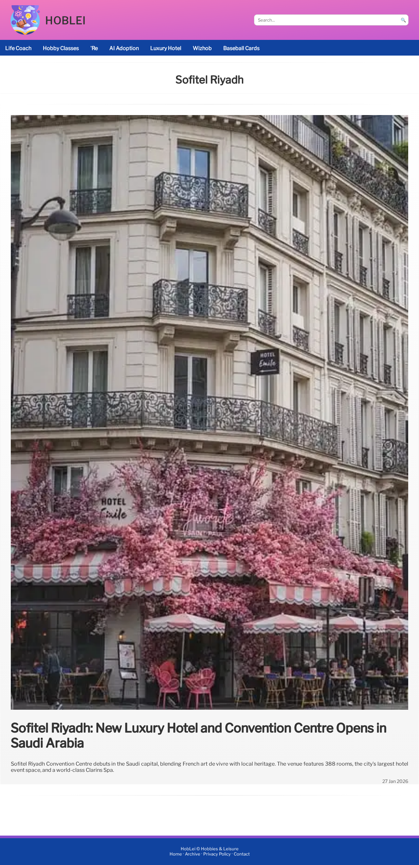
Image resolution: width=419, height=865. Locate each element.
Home (176, 854)
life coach (18, 48)
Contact (242, 854)
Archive (192, 854)
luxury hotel (165, 48)
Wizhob (202, 48)
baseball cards (241, 48)
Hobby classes (61, 48)
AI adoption (124, 48)
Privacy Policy (217, 854)
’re (94, 48)
